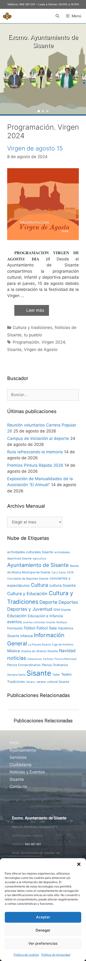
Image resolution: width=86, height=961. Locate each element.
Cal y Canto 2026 (63, 572)
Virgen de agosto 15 (35, 148)
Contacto (18, 786)
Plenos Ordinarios (55, 665)
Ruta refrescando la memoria (35, 451)
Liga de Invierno (62, 644)
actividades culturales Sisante (30, 552)
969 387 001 (27, 4)
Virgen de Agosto (40, 349)
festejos (61, 622)
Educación (17, 615)
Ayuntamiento (23, 750)
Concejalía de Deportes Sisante (27, 578)
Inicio (14, 742)
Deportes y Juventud (29, 609)
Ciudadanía (21, 764)
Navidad (67, 650)
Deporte (48, 602)
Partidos (48, 659)
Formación (15, 628)
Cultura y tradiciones (32, 327)
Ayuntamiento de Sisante (38, 565)
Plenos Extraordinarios (24, 665)
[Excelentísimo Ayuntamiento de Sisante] (7, 16)
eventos (14, 621)
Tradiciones (16, 682)
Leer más (35, 310)
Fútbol (29, 628)
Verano (30, 682)
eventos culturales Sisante (39, 622)
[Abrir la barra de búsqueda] (57, 16)
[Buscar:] (43, 394)
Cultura (39, 585)
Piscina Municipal (65, 659)
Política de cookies (26, 954)
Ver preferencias (43, 943)
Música (13, 651)
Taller (56, 674)
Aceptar (43, 917)
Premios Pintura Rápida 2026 (35, 465)
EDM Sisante (62, 609)
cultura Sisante (62, 585)
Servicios (18, 757)
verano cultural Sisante (52, 682)
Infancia (26, 636)
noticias (16, 658)
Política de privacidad (55, 954)
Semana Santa (16, 674)
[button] (78, 864)
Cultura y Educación (27, 593)
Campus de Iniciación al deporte (38, 438)
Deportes (68, 602)
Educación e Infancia (45, 616)
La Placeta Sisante (39, 644)
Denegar (43, 930)
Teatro (66, 674)
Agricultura (39, 558)
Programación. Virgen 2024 (39, 342)
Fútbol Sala (47, 628)
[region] (43, 69)
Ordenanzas (34, 659)
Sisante (14, 349)
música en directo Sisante (39, 651)
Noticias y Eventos (27, 772)
